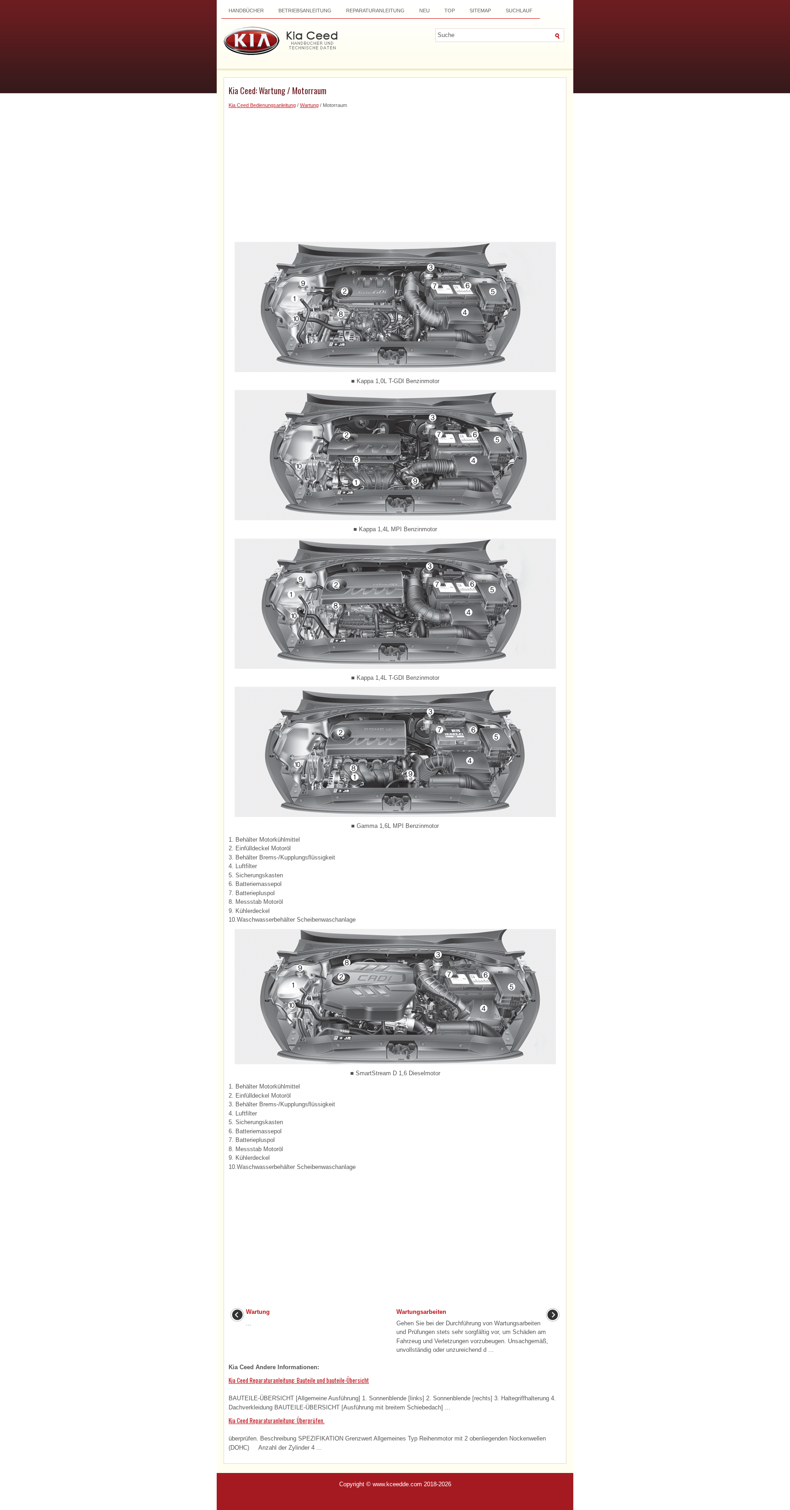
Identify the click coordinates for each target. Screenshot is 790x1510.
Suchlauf (519, 10)
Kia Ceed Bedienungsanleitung (262, 105)
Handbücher (246, 10)
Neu (424, 10)
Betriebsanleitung (304, 10)
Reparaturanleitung (375, 10)
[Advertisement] (395, 173)
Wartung (309, 105)
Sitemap (480, 10)
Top (449, 10)
